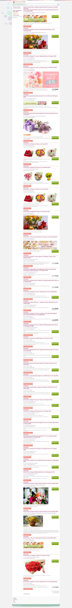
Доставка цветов (36, 12)
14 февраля (33, 283)
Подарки (32, 12)
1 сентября (33, 293)
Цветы (30, 12)
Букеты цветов (41, 12)
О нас (55, 1)
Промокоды (15, 598)
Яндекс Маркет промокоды (17, 8)
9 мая (35, 425)
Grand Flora (27, 12)
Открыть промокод (27, 64)
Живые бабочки (53, 513)
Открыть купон (26, 26)
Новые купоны (15, 599)
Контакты (57, 1)
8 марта (33, 57)
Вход (14, 600)
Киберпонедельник (35, 259)
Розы (45, 12)
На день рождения (48, 513)
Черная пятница (36, 412)
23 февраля (36, 473)
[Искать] (58, 4)
